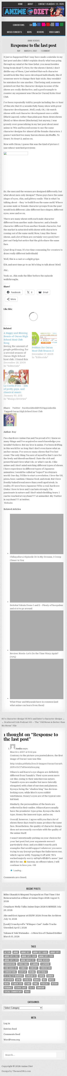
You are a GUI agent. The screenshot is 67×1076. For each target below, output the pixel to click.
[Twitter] (34, 24)
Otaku (27, 983)
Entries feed (10, 1029)
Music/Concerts (14, 32)
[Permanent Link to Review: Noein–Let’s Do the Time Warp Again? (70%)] (36, 650)
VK (40, 408)
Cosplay (22, 972)
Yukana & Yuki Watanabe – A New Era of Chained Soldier (33, 933)
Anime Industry (28, 960)
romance (8, 987)
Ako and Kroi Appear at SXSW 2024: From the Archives (32, 915)
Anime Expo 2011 (11, 960)
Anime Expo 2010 (46, 956)
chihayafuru (9, 964)
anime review (43, 960)
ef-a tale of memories (13, 975)
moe (44, 979)
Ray (18, 50)
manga (37, 979)
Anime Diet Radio (40, 952)
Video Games (54, 32)
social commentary (13, 991)
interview (8, 979)
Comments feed (12, 1034)
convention (45, 968)
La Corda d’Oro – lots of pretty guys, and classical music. (16, 389)
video (27, 991)
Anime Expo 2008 (29, 956)
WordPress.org (12, 1039)
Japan (18, 979)
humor (50, 975)
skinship (41, 987)
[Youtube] (48, 24)
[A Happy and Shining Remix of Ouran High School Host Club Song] (18, 349)
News (29, 32)
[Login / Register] (62, 24)
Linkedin (51, 408)
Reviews (40, 32)
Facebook (27, 408)
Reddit (35, 408)
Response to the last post (33, 45)
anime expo (55, 952)
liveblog (27, 979)
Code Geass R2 (10, 968)
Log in (7, 1023)
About (30, 4)
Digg (44, 408)
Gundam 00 (31, 975)
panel (35, 983)
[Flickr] (43, 24)
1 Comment (45, 50)
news (6, 983)
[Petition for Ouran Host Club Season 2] (44, 338)
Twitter (16, 408)
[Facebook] (39, 24)
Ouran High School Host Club (27, 411)
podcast (45, 983)
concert (33, 968)
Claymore (45, 964)
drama (32, 972)
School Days (20, 987)
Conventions (18, 25)
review (55, 983)
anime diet (25, 952)
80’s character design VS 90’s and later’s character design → (33, 718)
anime (15, 952)
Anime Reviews (34, 40)
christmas (23, 964)
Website (8, 503)
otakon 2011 (17, 983)
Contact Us (43, 4)
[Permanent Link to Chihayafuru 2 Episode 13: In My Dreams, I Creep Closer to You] (36, 553)
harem (41, 975)
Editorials (42, 972)
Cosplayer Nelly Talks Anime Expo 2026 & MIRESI (30, 906)
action (7, 952)
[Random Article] (57, 24)
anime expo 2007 (11, 956)
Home (20, 4)
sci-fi (31, 987)
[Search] (52, 24)
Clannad (34, 964)
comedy (23, 968)
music (51, 979)
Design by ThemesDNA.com (16, 1071)
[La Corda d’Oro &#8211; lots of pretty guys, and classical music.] (16, 377)
